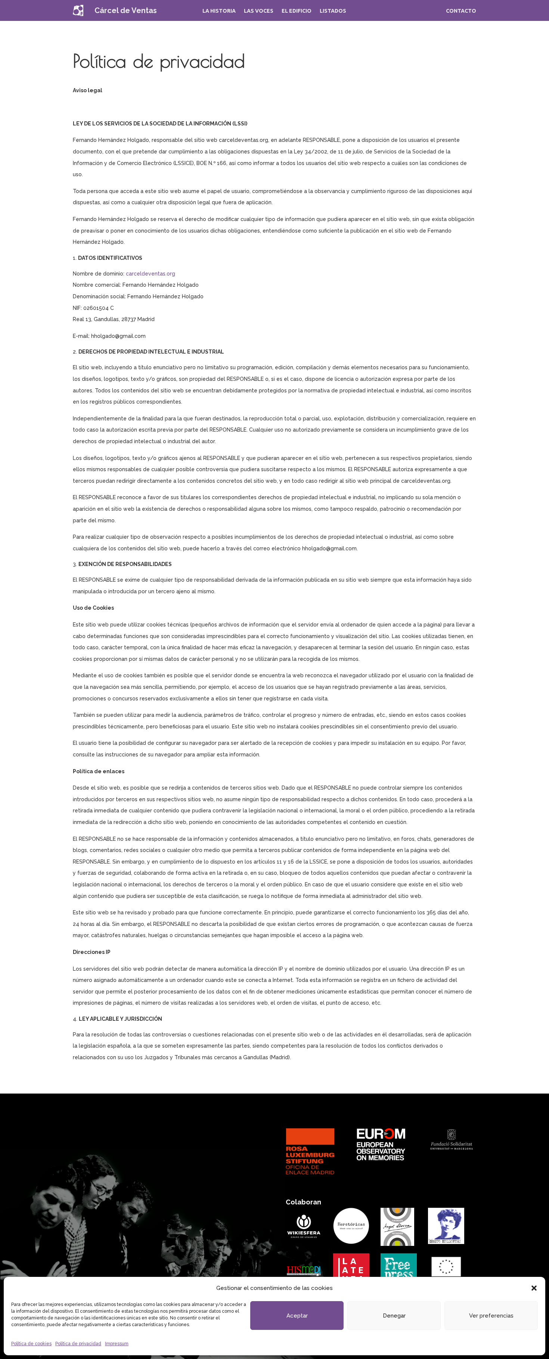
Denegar (394, 1315)
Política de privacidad (78, 1343)
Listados (333, 11)
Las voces (258, 11)
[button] (534, 1288)
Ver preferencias (491, 1315)
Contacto (461, 11)
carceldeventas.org (150, 274)
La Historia (219, 11)
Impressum (116, 1343)
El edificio (296, 11)
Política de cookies (31, 1343)
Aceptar (297, 1315)
